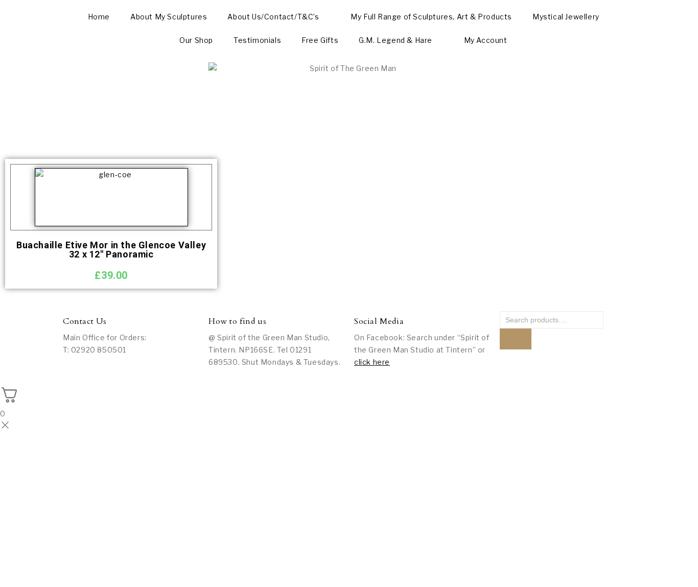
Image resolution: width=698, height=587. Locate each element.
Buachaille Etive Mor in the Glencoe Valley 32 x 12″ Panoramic (111, 250)
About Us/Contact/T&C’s (273, 16)
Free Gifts (319, 40)
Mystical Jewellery (565, 16)
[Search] (515, 338)
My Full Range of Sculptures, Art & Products (431, 16)
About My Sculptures (168, 16)
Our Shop (196, 40)
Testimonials (257, 40)
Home (99, 16)
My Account (485, 40)
